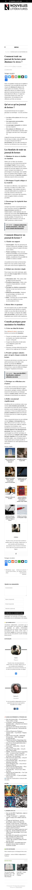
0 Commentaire (8, 69)
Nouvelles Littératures (20, 886)
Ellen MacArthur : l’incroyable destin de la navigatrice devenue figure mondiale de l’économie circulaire (16, 844)
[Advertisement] (16, 29)
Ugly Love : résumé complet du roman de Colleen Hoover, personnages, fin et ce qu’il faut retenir (16, 832)
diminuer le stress (12, 331)
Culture (19, 66)
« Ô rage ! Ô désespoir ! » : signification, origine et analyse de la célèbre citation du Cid (16, 817)
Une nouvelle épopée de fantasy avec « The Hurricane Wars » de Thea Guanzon (10, 874)
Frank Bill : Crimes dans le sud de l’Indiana (21, 873)
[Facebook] (16, 554)
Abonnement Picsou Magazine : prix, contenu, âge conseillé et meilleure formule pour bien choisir (16, 840)
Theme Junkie (19, 887)
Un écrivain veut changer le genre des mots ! (16, 829)
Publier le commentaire (14, 613)
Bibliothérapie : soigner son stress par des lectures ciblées (11, 571)
